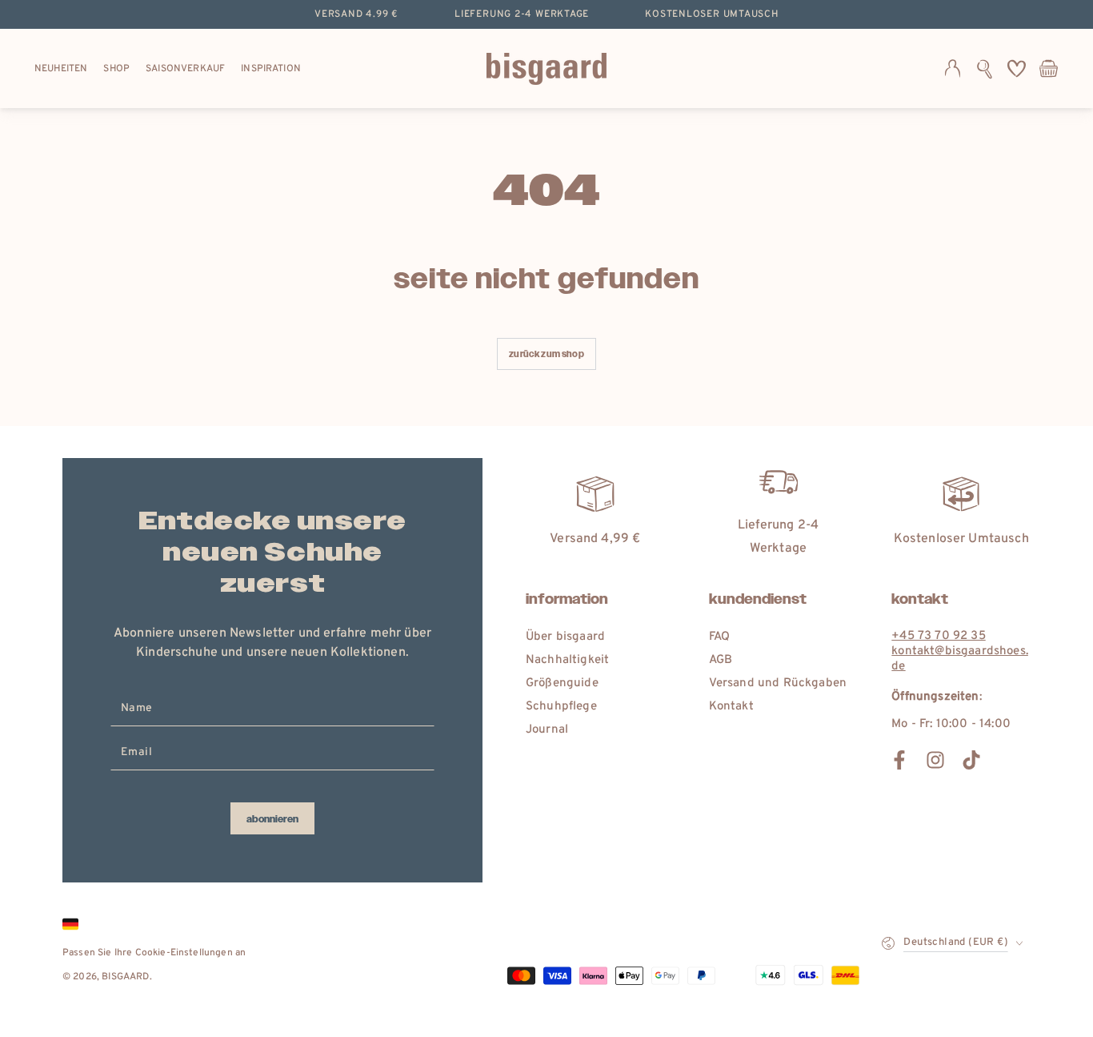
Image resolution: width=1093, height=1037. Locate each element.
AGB (720, 660)
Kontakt (731, 706)
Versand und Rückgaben (778, 683)
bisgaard (125, 977)
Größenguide (562, 683)
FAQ (719, 637)
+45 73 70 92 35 (938, 636)
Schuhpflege (561, 706)
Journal (547, 730)
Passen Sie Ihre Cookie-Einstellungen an (154, 953)
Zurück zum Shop (546, 354)
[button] (985, 68)
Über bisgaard (565, 637)
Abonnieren (272, 819)
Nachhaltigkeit (567, 660)
